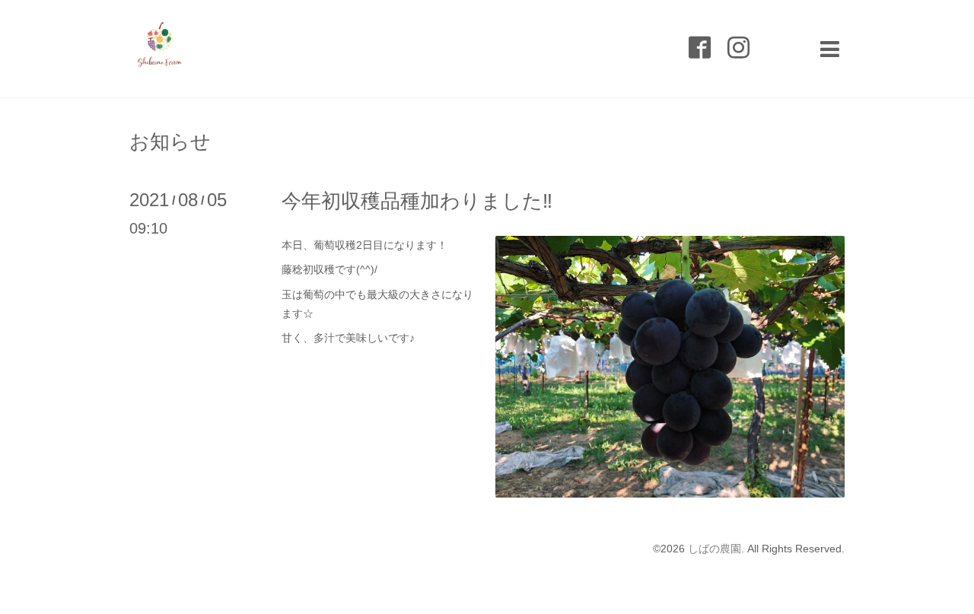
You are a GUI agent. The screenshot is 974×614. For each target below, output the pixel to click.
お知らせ (170, 141)
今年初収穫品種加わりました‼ (417, 200)
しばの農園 (714, 548)
